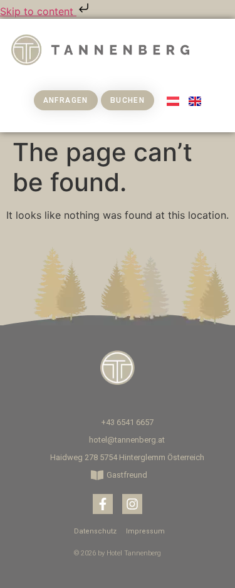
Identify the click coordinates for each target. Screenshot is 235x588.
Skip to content (38, 11)
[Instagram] (132, 504)
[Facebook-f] (103, 504)
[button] (215, 50)
